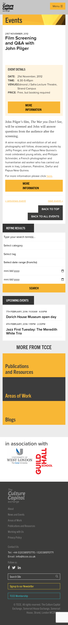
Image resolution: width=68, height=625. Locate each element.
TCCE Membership (19, 596)
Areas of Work (15, 520)
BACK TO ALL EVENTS (45, 216)
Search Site (15, 576)
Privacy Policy (15, 537)
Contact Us (13, 546)
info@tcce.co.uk (25, 556)
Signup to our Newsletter (22, 586)
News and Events (16, 514)
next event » (55, 201)
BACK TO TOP (50, 209)
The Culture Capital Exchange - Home (8, 7)
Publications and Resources (21, 526)
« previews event (15, 201)
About (11, 508)
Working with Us (16, 531)
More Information (33, 107)
